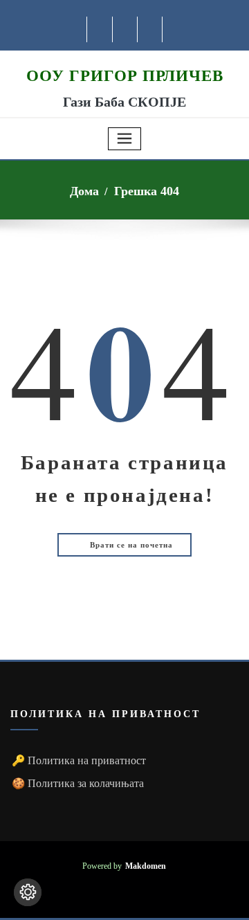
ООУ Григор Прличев (124, 75)
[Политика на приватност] (28, 892)
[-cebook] (100, 29)
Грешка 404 (146, 191)
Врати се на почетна (130, 545)
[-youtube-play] (125, 29)
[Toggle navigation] (124, 138)
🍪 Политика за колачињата (78, 783)
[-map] (150, 29)
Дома (84, 191)
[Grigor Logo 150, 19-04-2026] (124, 58)
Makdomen (145, 866)
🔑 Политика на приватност (79, 760)
